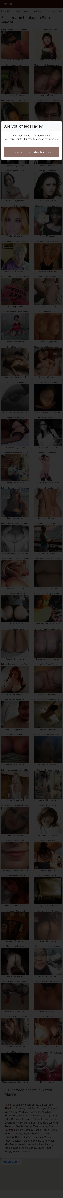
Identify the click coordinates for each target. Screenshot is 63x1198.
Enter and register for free (31, 152)
